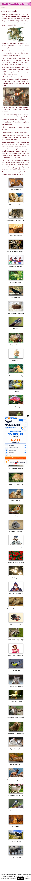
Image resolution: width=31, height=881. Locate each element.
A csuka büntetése (15, 282)
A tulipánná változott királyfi (16, 562)
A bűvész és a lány (15, 624)
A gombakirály (16, 407)
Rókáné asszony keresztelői (15, 220)
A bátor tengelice (16, 516)
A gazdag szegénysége (16, 593)
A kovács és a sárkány (15, 205)
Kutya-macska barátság (16, 376)
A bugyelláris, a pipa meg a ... (15, 313)
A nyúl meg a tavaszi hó (16, 484)
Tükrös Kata (15, 360)
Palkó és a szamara (15, 841)
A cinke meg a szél (15, 811)
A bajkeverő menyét (15, 345)
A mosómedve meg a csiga (16, 639)
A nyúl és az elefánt (15, 857)
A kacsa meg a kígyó (16, 701)
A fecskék (16, 328)
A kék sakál (15, 826)
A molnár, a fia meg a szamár (15, 717)
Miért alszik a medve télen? (16, 733)
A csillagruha (16, 578)
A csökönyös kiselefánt (15, 531)
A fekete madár (15, 297)
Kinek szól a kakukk (16, 235)
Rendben (20, 878)
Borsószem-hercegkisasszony (16, 655)
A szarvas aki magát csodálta (15, 780)
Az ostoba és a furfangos (16, 547)
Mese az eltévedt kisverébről (15, 609)
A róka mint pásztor (15, 764)
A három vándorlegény (15, 266)
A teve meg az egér (15, 500)
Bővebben (27, 878)
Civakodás (16, 391)
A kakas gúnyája (16, 189)
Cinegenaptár (16, 670)
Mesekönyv (4, 7)
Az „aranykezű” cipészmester (15, 251)
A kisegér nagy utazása (16, 686)
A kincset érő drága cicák (15, 795)
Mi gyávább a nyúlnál (16, 749)
